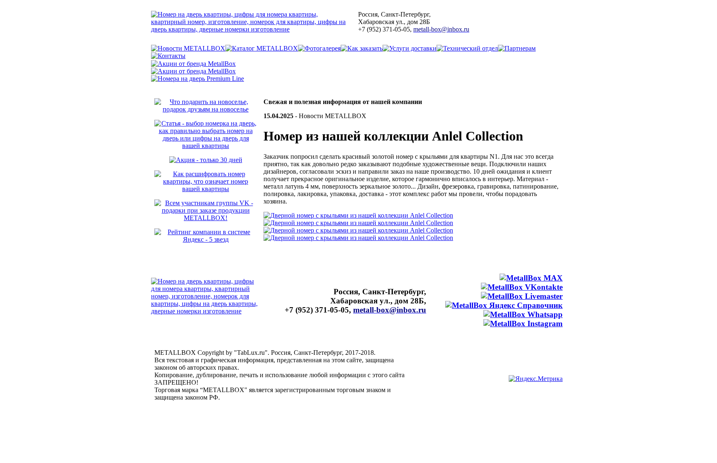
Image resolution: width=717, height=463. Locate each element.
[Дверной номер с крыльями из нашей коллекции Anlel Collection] (358, 215)
